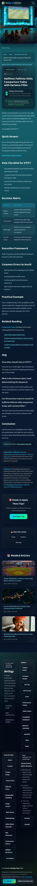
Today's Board (25, 669)
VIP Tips (27, 685)
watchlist (27, 734)
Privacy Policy (7, 773)
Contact (10, 766)
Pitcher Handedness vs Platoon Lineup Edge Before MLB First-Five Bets (18, 580)
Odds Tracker (27, 711)
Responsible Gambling (9, 796)
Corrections (10, 858)
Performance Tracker (26, 704)
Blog (10, 54)
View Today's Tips (18, 516)
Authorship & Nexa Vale (9, 825)
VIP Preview (27, 691)
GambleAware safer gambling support (15, 454)
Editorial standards (19, 104)
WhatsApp (18, 542)
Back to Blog (6, 48)
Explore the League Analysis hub (14, 335)
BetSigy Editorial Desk (16, 91)
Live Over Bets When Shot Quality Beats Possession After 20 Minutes (17, 607)
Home (5, 54)
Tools (27, 697)
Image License (7, 805)
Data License (10, 812)
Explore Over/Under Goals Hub (12, 65)
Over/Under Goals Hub (21, 54)
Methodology (10, 484)
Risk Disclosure (18, 484)
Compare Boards (25, 677)
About (10, 760)
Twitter (13, 537)
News (27, 746)
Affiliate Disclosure (16, 487)
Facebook (23, 537)
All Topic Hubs (27, 65)
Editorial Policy (8, 788)
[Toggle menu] (33, 3)
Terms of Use (10, 781)
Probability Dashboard (26, 718)
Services (27, 818)
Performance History (9, 842)
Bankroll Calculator (25, 727)
